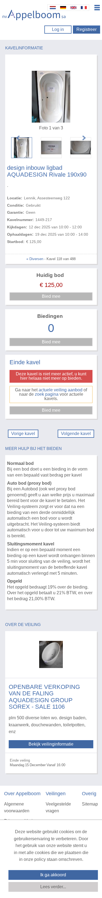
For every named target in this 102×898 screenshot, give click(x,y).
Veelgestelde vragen (58, 807)
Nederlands (53, 7)
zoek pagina (46, 394)
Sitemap (90, 804)
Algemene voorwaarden (16, 807)
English (73, 7)
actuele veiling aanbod (60, 390)
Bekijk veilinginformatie (51, 744)
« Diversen (34, 259)
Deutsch (63, 7)
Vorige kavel (23, 433)
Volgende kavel (76, 433)
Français (84, 7)
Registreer (86, 29)
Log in (58, 29)
